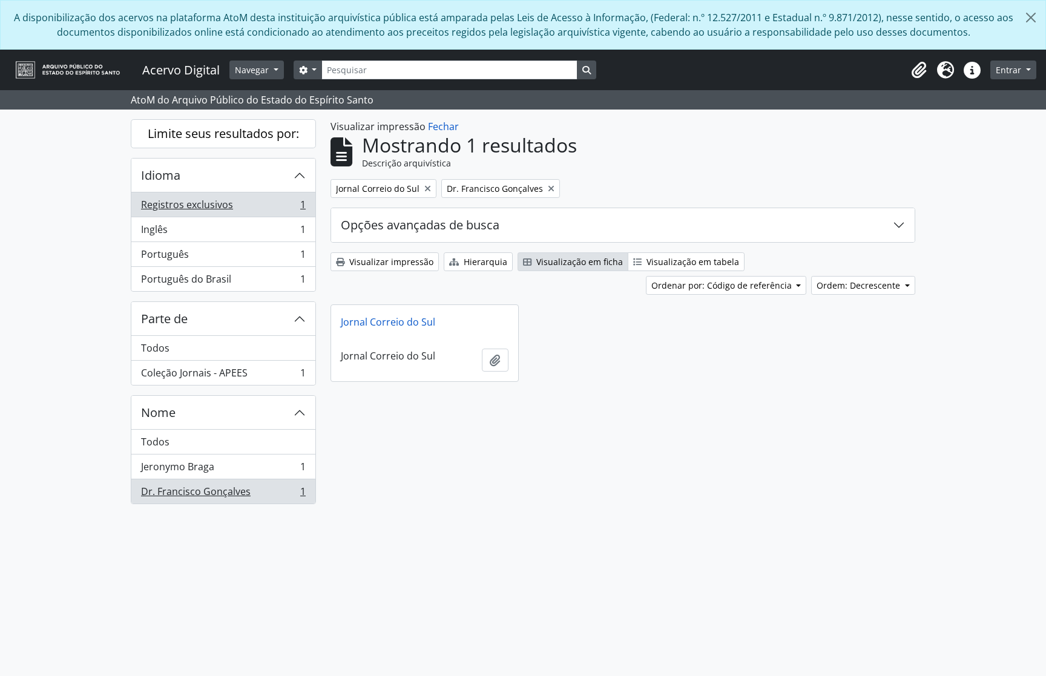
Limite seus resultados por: (223, 133)
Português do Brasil (223, 281)
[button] (919, 70)
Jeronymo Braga (223, 469)
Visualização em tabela (691, 261)
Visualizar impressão (390, 261)
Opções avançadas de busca (420, 225)
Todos (155, 348)
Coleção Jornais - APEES (223, 375)
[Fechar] (1030, 17)
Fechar (443, 126)
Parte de (164, 318)
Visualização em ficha (578, 261)
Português (223, 257)
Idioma (160, 175)
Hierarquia (484, 261)
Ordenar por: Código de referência (722, 285)
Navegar (253, 70)
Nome (158, 412)
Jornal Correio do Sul (388, 322)
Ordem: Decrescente (860, 285)
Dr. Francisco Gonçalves (223, 494)
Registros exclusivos (223, 207)
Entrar (1010, 70)
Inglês (223, 232)
